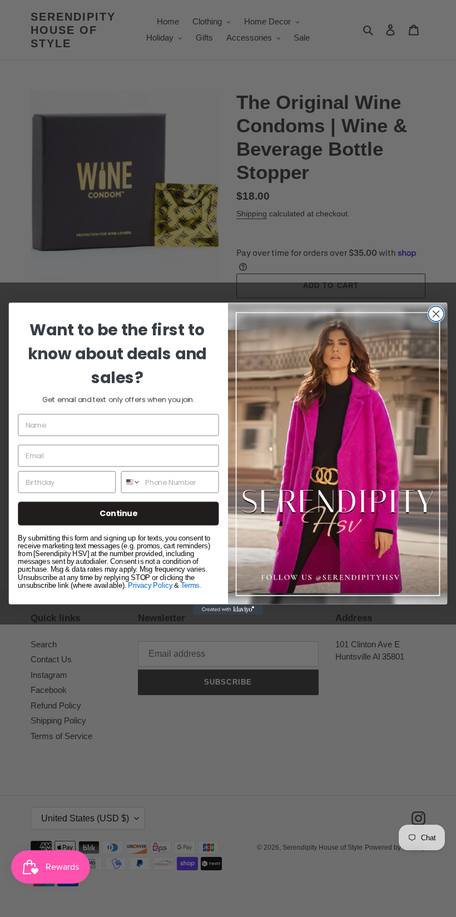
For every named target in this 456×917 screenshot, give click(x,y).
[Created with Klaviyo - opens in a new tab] (228, 609)
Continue (119, 513)
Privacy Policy (150, 584)
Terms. (191, 584)
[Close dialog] (436, 313)
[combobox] (130, 481)
